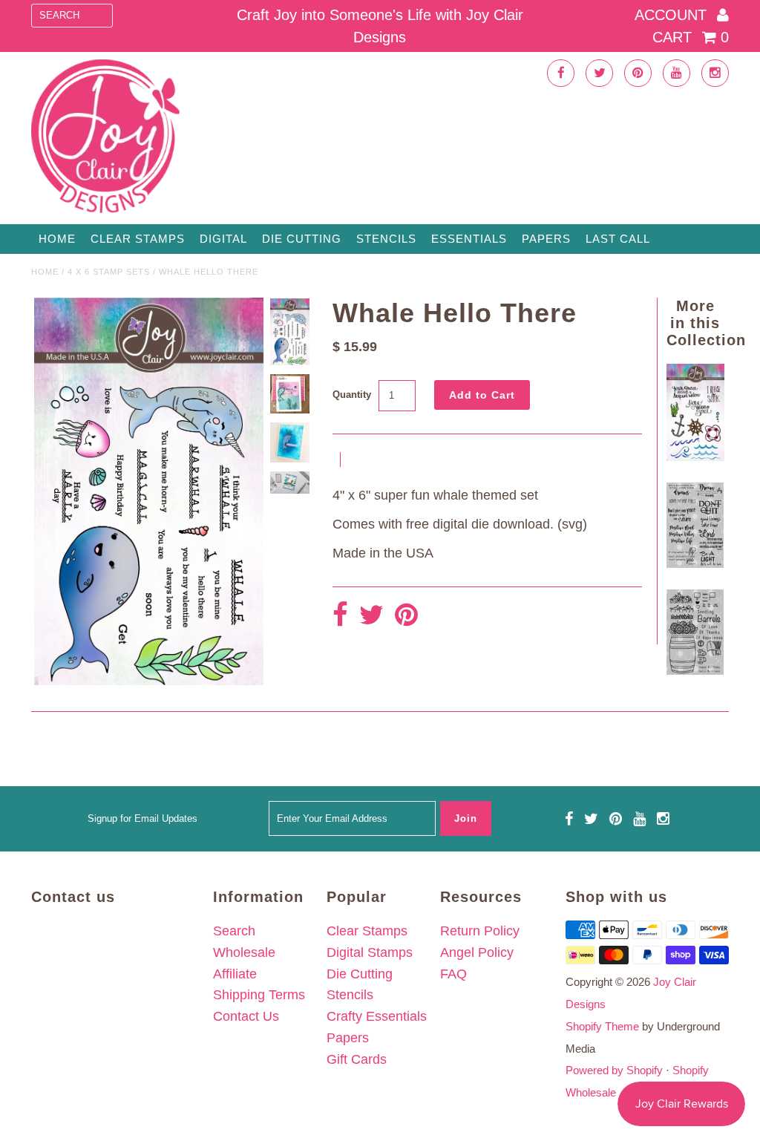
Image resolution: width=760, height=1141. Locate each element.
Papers (546, 238)
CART (690, 37)
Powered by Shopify (614, 1070)
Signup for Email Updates (142, 818)
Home (57, 238)
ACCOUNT (673, 15)
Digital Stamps (370, 952)
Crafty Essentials (377, 1016)
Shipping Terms (259, 994)
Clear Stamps (367, 930)
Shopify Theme (602, 1026)
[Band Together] (695, 563)
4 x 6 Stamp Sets (109, 271)
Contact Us (246, 1016)
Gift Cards (357, 1059)
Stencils (386, 238)
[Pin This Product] (406, 616)
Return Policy (480, 930)
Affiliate (235, 974)
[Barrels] (695, 670)
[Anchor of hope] (695, 456)
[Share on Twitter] (371, 616)
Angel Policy (477, 952)
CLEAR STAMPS (138, 238)
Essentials (469, 238)
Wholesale (244, 952)
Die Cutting (301, 238)
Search (234, 930)
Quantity (351, 394)
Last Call (618, 238)
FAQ (453, 974)
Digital (223, 238)
